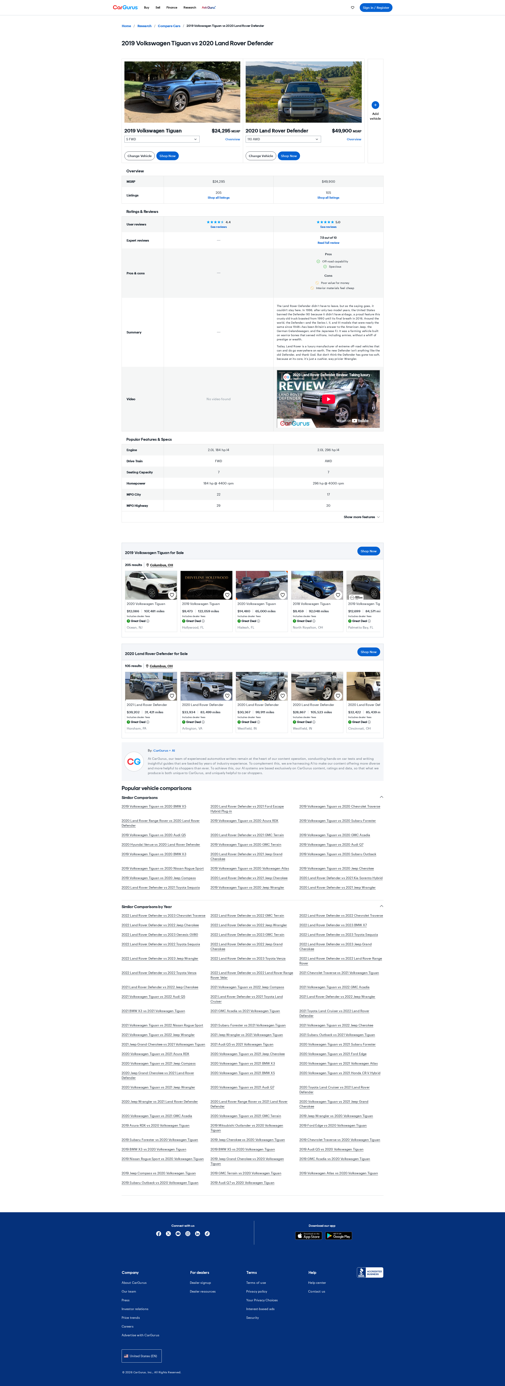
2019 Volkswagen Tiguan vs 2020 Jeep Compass (159, 878)
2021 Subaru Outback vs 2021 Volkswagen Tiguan (337, 1035)
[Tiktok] (207, 1235)
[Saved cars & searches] (353, 7)
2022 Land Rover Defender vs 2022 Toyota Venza (159, 972)
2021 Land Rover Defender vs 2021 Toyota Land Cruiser (247, 999)
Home (126, 26)
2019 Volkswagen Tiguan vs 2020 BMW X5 (154, 806)
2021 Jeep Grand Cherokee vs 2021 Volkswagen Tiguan (163, 1044)
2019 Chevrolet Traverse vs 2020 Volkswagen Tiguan (339, 1139)
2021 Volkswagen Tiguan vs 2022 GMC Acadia (334, 987)
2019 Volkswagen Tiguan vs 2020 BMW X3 (154, 854)
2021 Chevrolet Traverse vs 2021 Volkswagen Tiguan (339, 972)
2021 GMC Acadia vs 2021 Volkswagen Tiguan (245, 1011)
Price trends (131, 1317)
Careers (128, 1326)
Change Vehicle (140, 156)
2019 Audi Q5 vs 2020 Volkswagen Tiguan (331, 1149)
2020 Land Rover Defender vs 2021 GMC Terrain (247, 835)
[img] (147, 621)
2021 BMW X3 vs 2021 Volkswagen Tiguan (153, 1011)
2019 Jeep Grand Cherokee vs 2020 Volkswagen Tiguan (247, 1161)
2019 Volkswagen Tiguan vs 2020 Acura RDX (245, 820)
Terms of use (256, 1282)
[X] (168, 1235)
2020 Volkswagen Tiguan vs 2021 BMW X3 (243, 1063)
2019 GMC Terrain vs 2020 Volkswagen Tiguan (246, 1173)
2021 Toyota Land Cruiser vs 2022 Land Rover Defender (334, 1013)
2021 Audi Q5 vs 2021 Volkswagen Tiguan (242, 1044)
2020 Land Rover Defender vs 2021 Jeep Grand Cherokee (247, 856)
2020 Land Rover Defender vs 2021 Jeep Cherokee (249, 878)
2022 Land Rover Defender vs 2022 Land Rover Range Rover (340, 960)
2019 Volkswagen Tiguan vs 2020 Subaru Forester (337, 820)
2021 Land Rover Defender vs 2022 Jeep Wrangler (337, 996)
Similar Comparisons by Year (147, 906)
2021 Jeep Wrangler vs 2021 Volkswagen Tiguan (247, 1035)
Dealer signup (200, 1282)
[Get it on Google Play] (338, 1236)
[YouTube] (178, 1235)
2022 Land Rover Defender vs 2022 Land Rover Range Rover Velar (252, 975)
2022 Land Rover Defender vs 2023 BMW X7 (333, 925)
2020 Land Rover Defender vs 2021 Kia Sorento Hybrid (341, 878)
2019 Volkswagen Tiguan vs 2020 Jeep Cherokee (336, 868)
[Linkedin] (197, 1235)
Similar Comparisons (140, 797)
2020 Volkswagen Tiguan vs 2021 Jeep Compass (159, 1063)
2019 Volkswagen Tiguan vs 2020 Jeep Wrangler (247, 887)
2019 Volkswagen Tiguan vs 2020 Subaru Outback (337, 854)
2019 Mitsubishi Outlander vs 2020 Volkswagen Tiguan (247, 1127)
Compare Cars (169, 26)
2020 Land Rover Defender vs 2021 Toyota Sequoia (161, 887)
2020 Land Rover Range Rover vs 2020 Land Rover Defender (161, 823)
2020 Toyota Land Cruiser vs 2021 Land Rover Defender (334, 1089)
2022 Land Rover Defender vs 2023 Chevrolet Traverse (164, 915)
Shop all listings (219, 197)
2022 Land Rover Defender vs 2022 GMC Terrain (247, 915)
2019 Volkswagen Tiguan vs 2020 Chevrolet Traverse (339, 806)
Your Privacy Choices (262, 1300)
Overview (232, 139)
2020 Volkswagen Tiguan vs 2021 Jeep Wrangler (158, 1087)
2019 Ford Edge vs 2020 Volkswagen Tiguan (333, 1125)
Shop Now (168, 156)
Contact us (316, 1291)
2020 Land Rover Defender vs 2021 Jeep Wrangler (337, 887)
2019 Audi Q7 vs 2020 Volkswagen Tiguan (243, 1182)
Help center (317, 1282)
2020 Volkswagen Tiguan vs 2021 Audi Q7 (242, 1087)
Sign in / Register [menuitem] (376, 7)
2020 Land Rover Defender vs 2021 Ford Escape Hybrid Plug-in (247, 808)
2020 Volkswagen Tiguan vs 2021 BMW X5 (243, 1073)
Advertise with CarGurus (141, 1335)
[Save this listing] (172, 595)
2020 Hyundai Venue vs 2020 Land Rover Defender (161, 844)
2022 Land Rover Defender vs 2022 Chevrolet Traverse (341, 915)
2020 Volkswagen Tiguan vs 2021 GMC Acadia (157, 1116)
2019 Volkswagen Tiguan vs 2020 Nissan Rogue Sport (163, 868)
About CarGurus (134, 1282)
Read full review (328, 242)
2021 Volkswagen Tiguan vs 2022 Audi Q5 (153, 996)
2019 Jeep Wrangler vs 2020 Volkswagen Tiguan (336, 1116)
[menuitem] (146, 7)
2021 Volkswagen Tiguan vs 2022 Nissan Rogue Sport (162, 1025)
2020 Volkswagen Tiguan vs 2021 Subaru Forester (337, 1044)
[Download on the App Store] (308, 1236)
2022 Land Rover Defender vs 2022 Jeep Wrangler (249, 925)
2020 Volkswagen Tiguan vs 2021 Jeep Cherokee (248, 1054)
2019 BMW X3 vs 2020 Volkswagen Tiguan (154, 1149)
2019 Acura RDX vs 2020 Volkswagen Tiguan (156, 1125)
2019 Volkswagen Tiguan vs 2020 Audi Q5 (154, 835)
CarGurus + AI (164, 750)
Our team (129, 1291)
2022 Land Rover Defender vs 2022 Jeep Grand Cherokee (247, 946)
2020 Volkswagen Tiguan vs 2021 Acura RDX (155, 1054)
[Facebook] (158, 1235)
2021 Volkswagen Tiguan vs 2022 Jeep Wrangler (158, 1035)
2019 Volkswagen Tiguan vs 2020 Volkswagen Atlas (250, 868)
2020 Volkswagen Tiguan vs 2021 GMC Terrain (246, 1116)
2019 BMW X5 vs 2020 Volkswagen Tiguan (243, 1149)
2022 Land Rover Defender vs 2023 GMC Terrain (248, 934)
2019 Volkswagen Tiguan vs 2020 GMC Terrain (246, 844)
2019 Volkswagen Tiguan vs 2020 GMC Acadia (334, 835)
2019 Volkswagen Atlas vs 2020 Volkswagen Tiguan (338, 1173)
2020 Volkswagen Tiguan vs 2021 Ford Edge (333, 1054)
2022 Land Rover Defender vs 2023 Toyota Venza (248, 958)
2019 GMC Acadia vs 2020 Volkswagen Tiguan (334, 1159)
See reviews (219, 226)
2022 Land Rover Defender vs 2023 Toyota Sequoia (338, 934)
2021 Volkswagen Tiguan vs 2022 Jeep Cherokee (336, 1025)
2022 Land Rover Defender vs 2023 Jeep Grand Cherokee (335, 946)
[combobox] (142, 1355)
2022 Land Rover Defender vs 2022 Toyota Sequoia (161, 944)
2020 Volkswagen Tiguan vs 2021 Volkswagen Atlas (338, 1063)
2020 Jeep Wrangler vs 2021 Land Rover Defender (160, 1101)
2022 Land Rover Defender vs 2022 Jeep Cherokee (160, 925)
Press (126, 1300)
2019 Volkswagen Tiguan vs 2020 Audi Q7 (331, 844)
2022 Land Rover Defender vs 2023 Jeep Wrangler (160, 958)
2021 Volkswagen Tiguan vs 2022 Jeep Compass (247, 987)
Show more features (359, 517)
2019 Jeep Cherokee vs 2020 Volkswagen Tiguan (248, 1139)
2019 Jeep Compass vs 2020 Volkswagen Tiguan (159, 1173)
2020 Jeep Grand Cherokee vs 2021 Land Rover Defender (158, 1075)
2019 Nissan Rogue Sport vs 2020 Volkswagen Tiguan (163, 1159)
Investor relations (135, 1309)
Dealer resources (203, 1291)
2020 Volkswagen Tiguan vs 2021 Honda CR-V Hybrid (340, 1073)
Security (252, 1317)
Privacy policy (256, 1291)
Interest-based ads (260, 1309)
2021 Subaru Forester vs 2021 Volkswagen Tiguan (248, 1025)
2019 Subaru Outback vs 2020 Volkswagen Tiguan (160, 1182)
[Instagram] (187, 1235)
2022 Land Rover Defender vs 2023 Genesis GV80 (160, 934)
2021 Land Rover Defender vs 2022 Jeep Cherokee (160, 987)
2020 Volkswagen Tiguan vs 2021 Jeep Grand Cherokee (333, 1104)
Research (145, 26)
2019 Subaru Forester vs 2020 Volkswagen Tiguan (160, 1139)
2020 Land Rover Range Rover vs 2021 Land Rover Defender (249, 1104)
